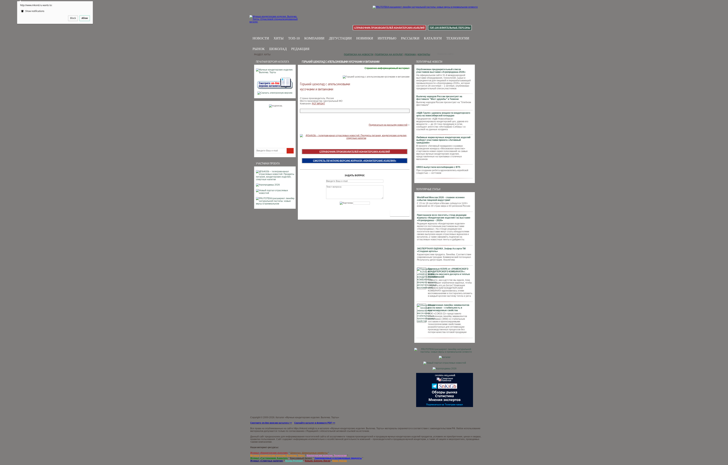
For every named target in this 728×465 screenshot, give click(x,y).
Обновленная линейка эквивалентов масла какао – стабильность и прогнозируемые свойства (448, 308)
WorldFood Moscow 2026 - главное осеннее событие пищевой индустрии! (441, 198)
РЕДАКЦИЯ (300, 49)
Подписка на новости (358, 54)
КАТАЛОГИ (433, 38)
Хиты (279, 38)
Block (73, 18)
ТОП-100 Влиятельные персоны (449, 27)
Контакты (424, 54)
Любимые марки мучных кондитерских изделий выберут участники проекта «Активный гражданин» (443, 140)
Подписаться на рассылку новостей (388, 125)
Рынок (259, 49)
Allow (85, 18)
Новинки (364, 38)
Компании (314, 38)
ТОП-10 (294, 38)
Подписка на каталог (389, 54)
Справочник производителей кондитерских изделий (389, 27)
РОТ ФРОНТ (318, 103)
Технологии (457, 38)
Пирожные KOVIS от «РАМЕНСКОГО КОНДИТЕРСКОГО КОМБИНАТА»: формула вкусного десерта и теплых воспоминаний (449, 273)
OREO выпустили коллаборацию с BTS (438, 167)
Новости (261, 38)
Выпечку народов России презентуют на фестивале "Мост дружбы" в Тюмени (439, 97)
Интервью (387, 38)
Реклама (410, 54)
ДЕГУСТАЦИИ (340, 38)
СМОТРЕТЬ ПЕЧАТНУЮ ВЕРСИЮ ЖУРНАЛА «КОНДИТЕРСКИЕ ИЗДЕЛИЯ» (354, 160)
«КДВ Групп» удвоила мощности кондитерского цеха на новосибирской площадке (443, 114)
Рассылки (410, 38)
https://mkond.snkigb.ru (305, 428)
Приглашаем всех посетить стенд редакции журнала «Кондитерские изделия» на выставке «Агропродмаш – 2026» (443, 218)
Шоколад (278, 49)
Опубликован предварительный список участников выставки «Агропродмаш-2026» (441, 70)
